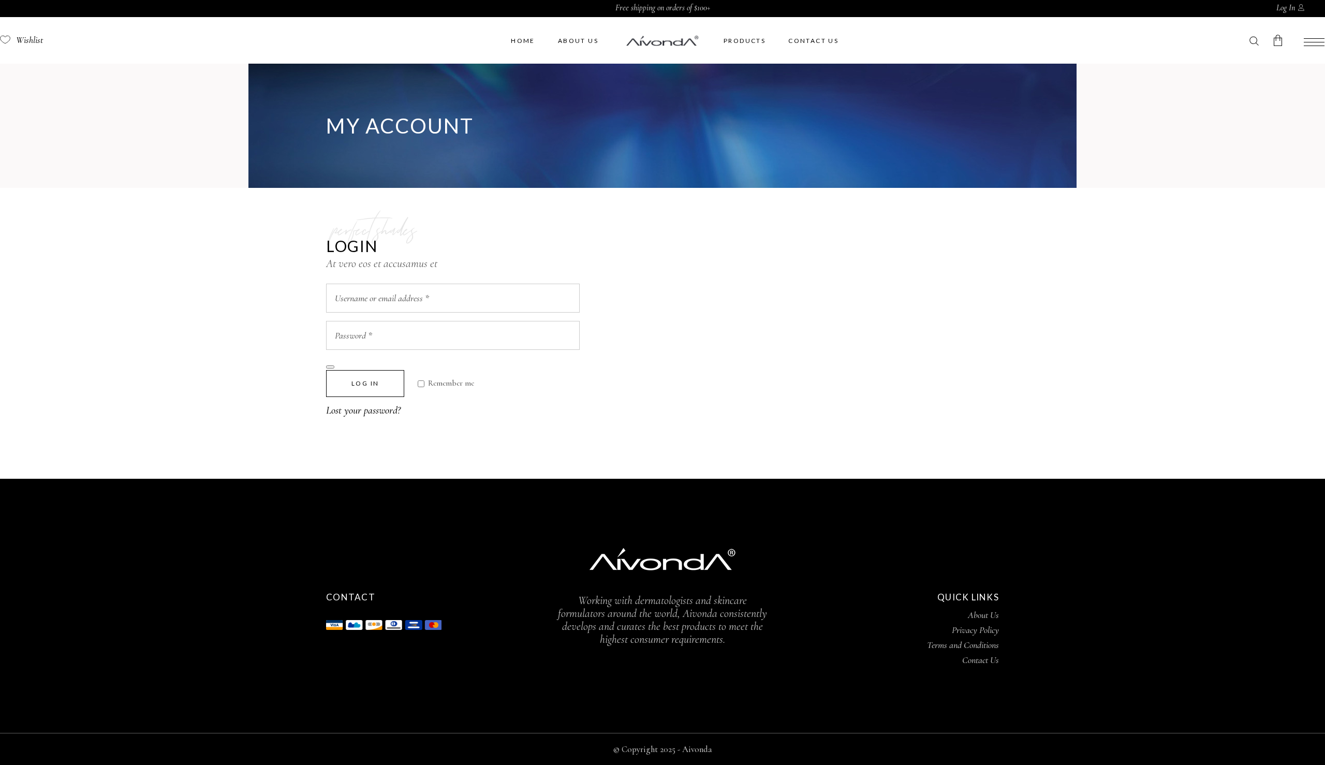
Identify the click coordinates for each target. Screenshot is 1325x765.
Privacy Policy (975, 630)
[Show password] (330, 367)
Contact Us (980, 660)
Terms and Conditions (963, 645)
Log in (365, 383)
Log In (1285, 8)
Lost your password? (363, 410)
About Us (983, 615)
